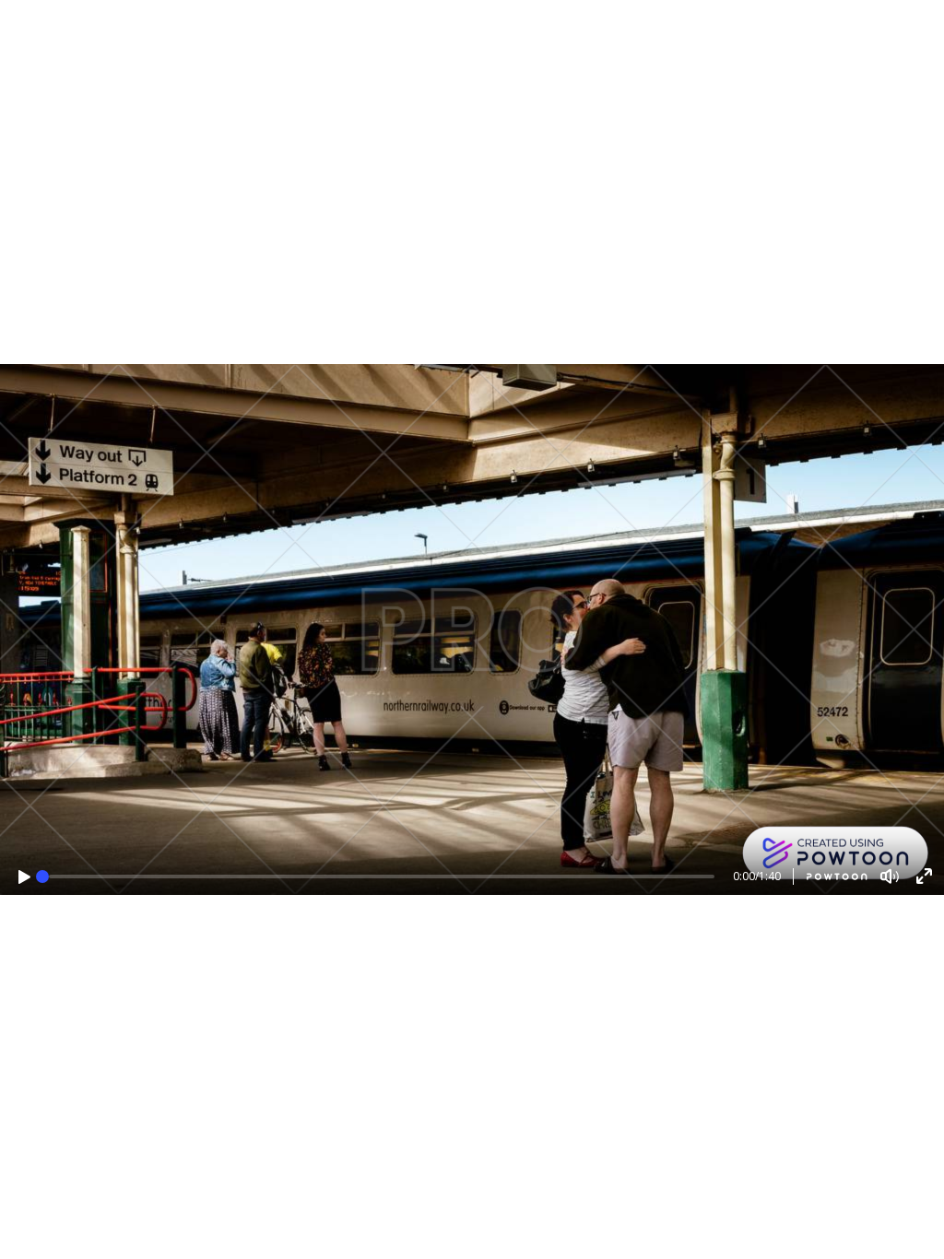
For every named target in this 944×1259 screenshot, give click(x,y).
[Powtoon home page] (830, 876)
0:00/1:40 (757, 876)
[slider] (42, 876)
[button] (24, 877)
